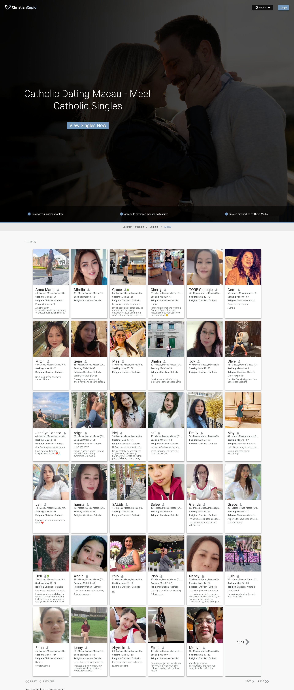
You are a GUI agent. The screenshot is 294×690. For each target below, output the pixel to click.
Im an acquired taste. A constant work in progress (50, 590)
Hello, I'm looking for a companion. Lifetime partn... (243, 447)
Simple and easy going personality (238, 452)
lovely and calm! (120, 666)
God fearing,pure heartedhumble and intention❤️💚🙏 (50, 447)
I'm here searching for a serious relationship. (204, 519)
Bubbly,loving (157, 594)
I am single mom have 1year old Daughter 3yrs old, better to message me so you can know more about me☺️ (166, 311)
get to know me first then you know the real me (164, 452)
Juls (231, 576)
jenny (78, 648)
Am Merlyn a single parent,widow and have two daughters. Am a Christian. (202, 665)
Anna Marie (45, 290)
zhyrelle (118, 648)
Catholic (154, 226)
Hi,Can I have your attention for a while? (127, 447)
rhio (115, 576)
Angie (78, 576)
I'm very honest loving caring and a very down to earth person (89, 380)
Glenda (195, 504)
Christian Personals (133, 226)
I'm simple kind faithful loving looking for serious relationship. (166, 380)
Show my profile (235, 376)
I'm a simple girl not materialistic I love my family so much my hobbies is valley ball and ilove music (166, 667)
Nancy (194, 576)
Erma (155, 648)
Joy (192, 361)
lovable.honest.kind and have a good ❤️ (50, 521)
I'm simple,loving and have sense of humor (48, 378)
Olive (232, 361)
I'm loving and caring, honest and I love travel (241, 595)
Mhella (79, 290)
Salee (155, 504)
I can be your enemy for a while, (89, 590)
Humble (231, 308)
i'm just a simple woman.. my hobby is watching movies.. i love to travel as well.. (88, 668)
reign (78, 433)
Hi (152, 376)
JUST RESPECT (81, 447)
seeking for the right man (86, 376)
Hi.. (113, 592)
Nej (115, 433)
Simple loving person (238, 304)
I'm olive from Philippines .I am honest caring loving (242, 380)
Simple (154, 304)
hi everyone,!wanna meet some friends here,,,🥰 (127, 662)
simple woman (42, 666)
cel (153, 433)
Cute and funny (235, 522)
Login (284, 7)
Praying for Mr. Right (45, 304)
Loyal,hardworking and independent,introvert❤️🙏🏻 (48, 452)
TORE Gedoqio (201, 290)
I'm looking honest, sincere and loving (204, 590)
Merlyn (194, 648)
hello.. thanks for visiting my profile (89, 662)
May (231, 433)
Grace (117, 290)
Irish (154, 576)
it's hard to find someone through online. (166, 447)
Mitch (40, 361)
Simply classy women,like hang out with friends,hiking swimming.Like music (89, 453)
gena (78, 361)
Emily (193, 433)
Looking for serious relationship (166, 590)
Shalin (156, 361)
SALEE (117, 504)
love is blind (233, 590)
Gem (231, 290)
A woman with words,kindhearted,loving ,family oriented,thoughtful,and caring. (50, 310)
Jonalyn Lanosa (48, 433)
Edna (39, 648)
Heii (38, 576)
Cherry (156, 290)
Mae (115, 361)
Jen (38, 504)
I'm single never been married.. (126, 304)
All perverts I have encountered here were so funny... (243, 519)
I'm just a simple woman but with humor (202, 523)
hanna (79, 504)
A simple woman (82, 594)
